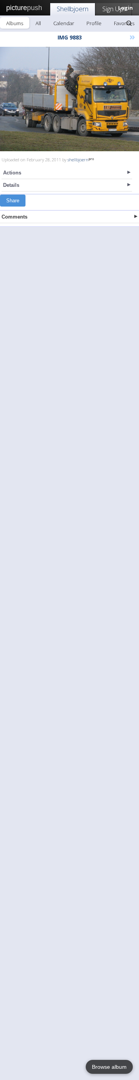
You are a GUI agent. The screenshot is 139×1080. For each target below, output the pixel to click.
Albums (14, 23)
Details (11, 185)
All (38, 23)
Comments (14, 217)
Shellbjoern (72, 8)
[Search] (129, 23)
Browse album (109, 1067)
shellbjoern (78, 159)
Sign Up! (113, 8)
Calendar (63, 23)
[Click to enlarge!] (69, 99)
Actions (12, 173)
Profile (94, 23)
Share (12, 200)
